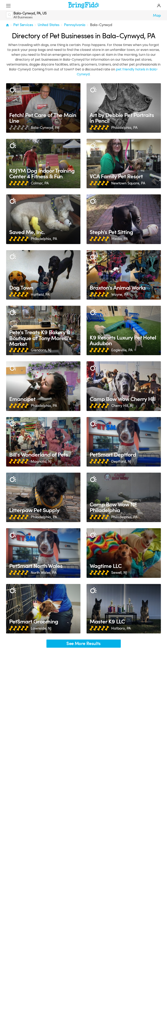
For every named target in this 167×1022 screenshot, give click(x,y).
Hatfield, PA (40, 294)
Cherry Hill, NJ (122, 405)
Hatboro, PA (121, 628)
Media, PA (119, 239)
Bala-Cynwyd (101, 25)
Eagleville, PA (122, 350)
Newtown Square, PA (128, 183)
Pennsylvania (74, 25)
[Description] (12, 89)
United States (48, 25)
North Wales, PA (43, 572)
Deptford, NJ (121, 461)
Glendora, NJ (41, 350)
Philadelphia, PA (124, 127)
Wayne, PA (119, 294)
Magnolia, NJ (41, 461)
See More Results (83, 643)
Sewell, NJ (119, 572)
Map (157, 15)
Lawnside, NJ (41, 628)
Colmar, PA (39, 183)
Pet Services (23, 25)
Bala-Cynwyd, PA (45, 127)
